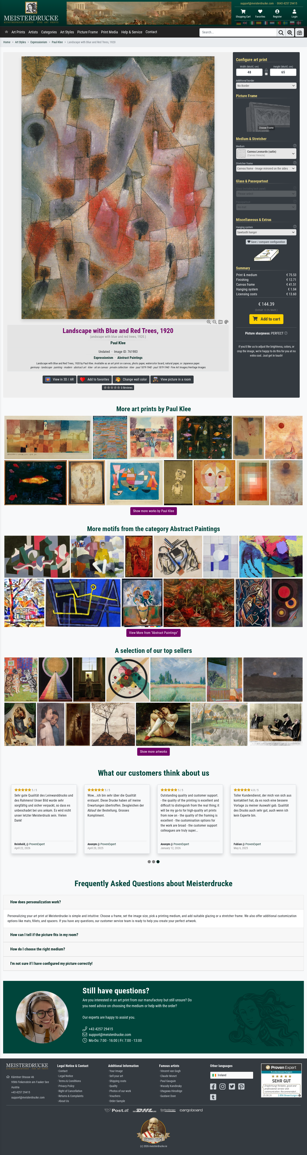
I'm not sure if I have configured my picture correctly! (51, 963)
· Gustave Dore (167, 1096)
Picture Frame (87, 32)
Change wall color (133, 379)
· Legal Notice (65, 1076)
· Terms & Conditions (69, 1081)
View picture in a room (174, 379)
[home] (6, 32)
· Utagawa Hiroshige (170, 1091)
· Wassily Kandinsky (170, 1086)
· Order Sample (116, 1101)
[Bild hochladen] (299, 32)
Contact (151, 32)
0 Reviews (126, 387)
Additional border (245, 80)
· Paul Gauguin (167, 1081)
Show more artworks (153, 752)
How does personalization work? (35, 902)
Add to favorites (97, 379)
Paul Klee (57, 42)
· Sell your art (115, 1076)
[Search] (281, 32)
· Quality (112, 1086)
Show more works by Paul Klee (153, 511)
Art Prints (18, 32)
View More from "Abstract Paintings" (153, 633)
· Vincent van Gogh (170, 1071)
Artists (33, 32)
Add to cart (269, 319)
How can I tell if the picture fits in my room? (44, 934)
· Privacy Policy (65, 1086)
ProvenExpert (37, 844)
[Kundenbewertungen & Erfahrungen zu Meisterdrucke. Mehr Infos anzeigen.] (281, 1080)
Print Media (109, 32)
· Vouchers (114, 1096)
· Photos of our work (119, 1091)
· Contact (62, 1071)
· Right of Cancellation (69, 1091)
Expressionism (38, 42)
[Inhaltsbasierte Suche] (289, 32)
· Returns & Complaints (70, 1096)
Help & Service (131, 32)
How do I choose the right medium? (37, 949)
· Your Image (115, 1071)
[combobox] (266, 86)
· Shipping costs (117, 1081)
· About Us (63, 1101)
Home (6, 42)
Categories (49, 32)
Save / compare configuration (267, 242)
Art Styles (67, 32)
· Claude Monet (168, 1076)
